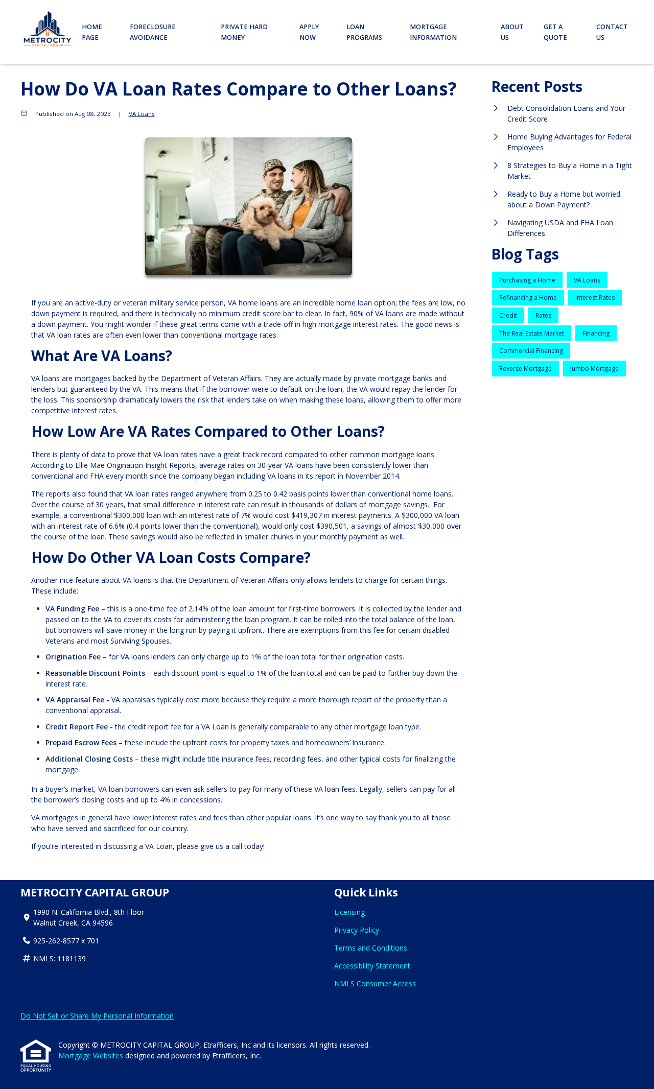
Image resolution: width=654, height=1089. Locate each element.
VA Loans (142, 113)
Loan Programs (364, 32)
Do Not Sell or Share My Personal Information (97, 1016)
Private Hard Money (244, 32)
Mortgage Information (433, 32)
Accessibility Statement (372, 965)
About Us (512, 32)
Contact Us (612, 32)
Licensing (349, 912)
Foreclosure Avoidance (153, 32)
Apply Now (309, 32)
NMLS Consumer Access (375, 983)
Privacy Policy (356, 930)
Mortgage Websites (91, 1055)
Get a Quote (555, 32)
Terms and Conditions (370, 948)
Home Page (92, 32)
